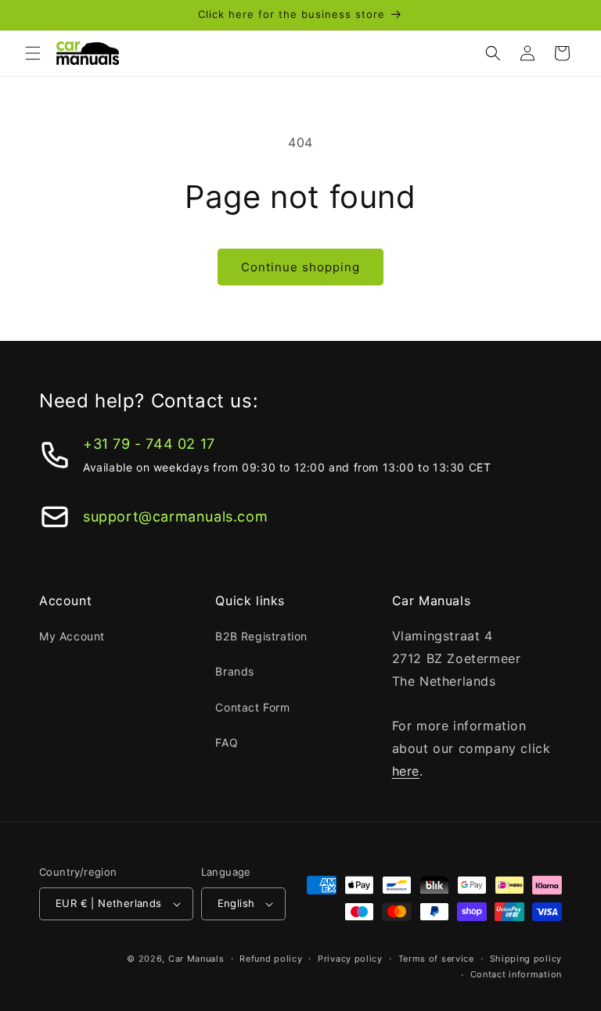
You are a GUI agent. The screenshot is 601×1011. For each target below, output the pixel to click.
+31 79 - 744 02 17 (149, 444)
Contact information (516, 974)
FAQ (226, 742)
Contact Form (252, 707)
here (405, 771)
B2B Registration (261, 636)
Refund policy (270, 958)
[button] (33, 53)
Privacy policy (350, 958)
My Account (72, 636)
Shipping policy (526, 958)
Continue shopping (300, 267)
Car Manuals (196, 958)
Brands (234, 671)
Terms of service (436, 958)
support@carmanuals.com (175, 516)
